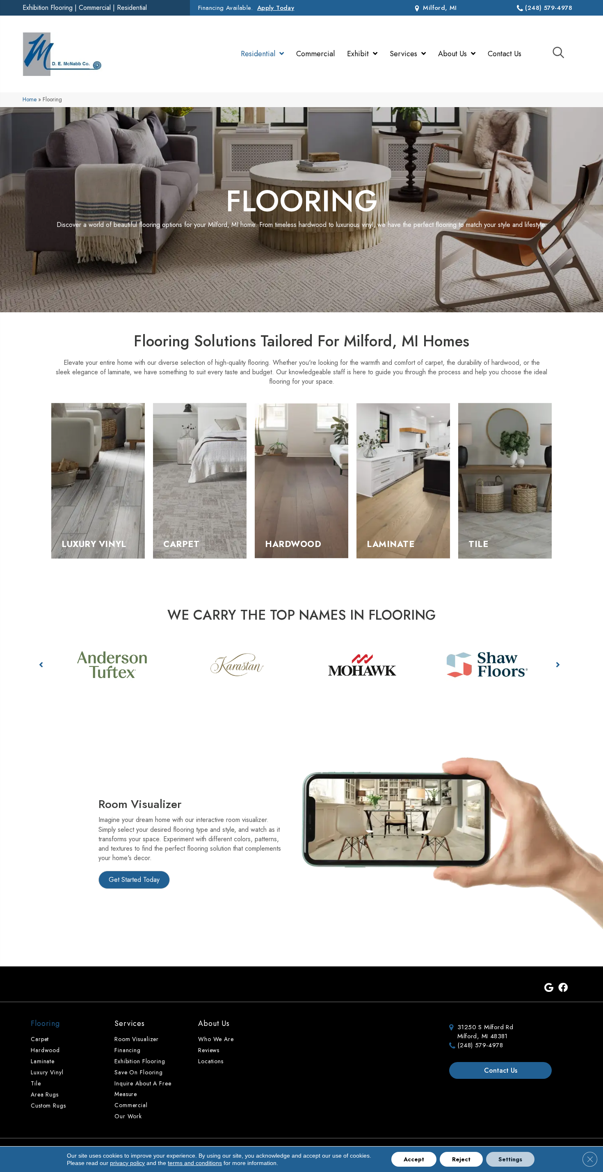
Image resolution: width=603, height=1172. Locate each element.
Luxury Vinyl (47, 1072)
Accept (414, 1159)
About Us (214, 1023)
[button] (41, 665)
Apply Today (275, 7)
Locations (211, 1061)
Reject (461, 1159)
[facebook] (563, 988)
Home (30, 99)
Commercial (95, 7)
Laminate (43, 1061)
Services (129, 1023)
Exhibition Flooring (48, 7)
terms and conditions (195, 1163)
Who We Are (216, 1039)
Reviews (208, 1050)
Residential (132, 7)
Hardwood (45, 1050)
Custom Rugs (48, 1105)
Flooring (45, 1023)
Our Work (128, 1116)
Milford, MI (439, 7)
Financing (127, 1050)
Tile (36, 1083)
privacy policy (127, 1163)
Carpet (40, 1039)
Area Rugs (45, 1094)
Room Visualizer (136, 1039)
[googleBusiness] (548, 988)
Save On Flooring (138, 1072)
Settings (510, 1159)
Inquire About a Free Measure (142, 1088)
